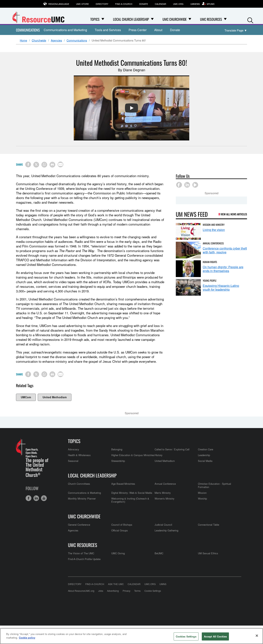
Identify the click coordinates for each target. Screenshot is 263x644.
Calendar (160, 3)
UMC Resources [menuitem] (211, 19)
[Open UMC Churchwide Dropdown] (189, 19)
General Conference (79, 524)
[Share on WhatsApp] (44, 165)
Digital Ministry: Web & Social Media (131, 493)
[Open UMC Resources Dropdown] (225, 19)
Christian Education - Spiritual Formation (214, 485)
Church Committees (79, 483)
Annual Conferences (213, 243)
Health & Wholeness (79, 455)
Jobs (100, 590)
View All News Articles (233, 214)
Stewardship (118, 461)
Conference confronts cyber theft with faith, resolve (225, 250)
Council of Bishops (121, 524)
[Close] (257, 635)
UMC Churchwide (84, 516)
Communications (28, 30)
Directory (102, 3)
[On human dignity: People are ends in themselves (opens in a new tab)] (188, 268)
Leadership (204, 455)
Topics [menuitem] (95, 19)
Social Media (205, 461)
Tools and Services (108, 30)
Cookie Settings (152, 590)
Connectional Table (208, 524)
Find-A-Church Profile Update (84, 559)
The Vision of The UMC (81, 553)
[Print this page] (52, 165)
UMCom (26, 397)
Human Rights (210, 262)
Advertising (113, 590)
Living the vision (214, 229)
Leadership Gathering (166, 530)
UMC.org (178, 3)
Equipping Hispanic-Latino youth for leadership (221, 287)
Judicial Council (163, 524)
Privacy (126, 590)
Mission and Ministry (213, 225)
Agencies (56, 40)
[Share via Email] (60, 164)
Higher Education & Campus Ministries (132, 455)
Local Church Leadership (92, 475)
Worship (202, 498)
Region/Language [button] (58, 3)
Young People (209, 280)
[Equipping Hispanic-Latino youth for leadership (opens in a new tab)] (188, 287)
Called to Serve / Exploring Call (172, 449)
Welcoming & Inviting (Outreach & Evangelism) (130, 500)
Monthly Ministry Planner (82, 498)
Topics (74, 441)
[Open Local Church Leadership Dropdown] (152, 19)
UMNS (162, 584)
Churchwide (39, 40)
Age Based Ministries (123, 483)
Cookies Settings (186, 636)
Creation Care (205, 449)
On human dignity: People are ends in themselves (223, 269)
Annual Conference (165, 483)
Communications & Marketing (84, 493)
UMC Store (82, 3)
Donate (143, 3)
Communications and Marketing (65, 30)
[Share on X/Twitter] (36, 165)
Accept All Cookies (215, 636)
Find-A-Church (123, 3)
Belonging (116, 449)
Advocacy (73, 449)
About (158, 30)
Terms (137, 590)
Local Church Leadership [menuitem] (131, 19)
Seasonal (73, 461)
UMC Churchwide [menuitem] (174, 19)
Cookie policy (27, 637)
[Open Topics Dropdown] (102, 19)
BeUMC (159, 553)
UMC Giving (118, 553)
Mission (202, 493)
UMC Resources (82, 545)
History (158, 455)
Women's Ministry (164, 498)
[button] (250, 19)
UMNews (195, 3)
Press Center (138, 30)
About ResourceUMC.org (81, 590)
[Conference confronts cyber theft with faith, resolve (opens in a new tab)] (188, 250)
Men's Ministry (163, 493)
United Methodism (55, 397)
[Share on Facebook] (28, 164)
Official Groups (119, 530)
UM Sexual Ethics (208, 553)
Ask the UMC (116, 584)
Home (23, 40)
